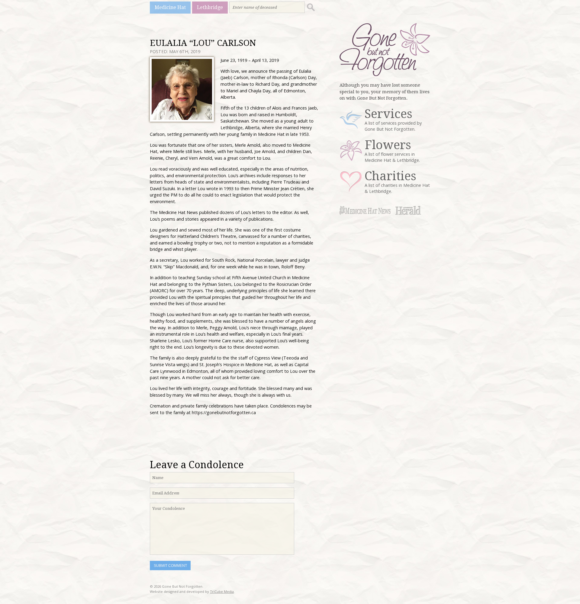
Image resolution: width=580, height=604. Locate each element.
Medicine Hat (170, 7)
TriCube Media (222, 591)
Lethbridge (210, 7)
